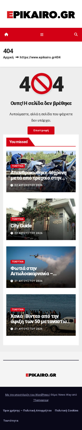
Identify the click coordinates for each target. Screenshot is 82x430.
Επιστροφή (41, 130)
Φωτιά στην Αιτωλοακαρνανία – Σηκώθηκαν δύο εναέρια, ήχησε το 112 (37, 276)
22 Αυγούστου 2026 (29, 185)
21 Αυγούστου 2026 (29, 281)
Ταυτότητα (10, 420)
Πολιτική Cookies (66, 410)
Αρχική (8, 57)
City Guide (21, 226)
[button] (76, 34)
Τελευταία (18, 166)
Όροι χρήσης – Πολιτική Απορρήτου (27, 410)
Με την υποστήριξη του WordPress (27, 394)
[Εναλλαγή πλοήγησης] (41, 34)
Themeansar (40, 400)
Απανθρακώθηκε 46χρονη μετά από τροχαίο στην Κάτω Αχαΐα (38, 178)
